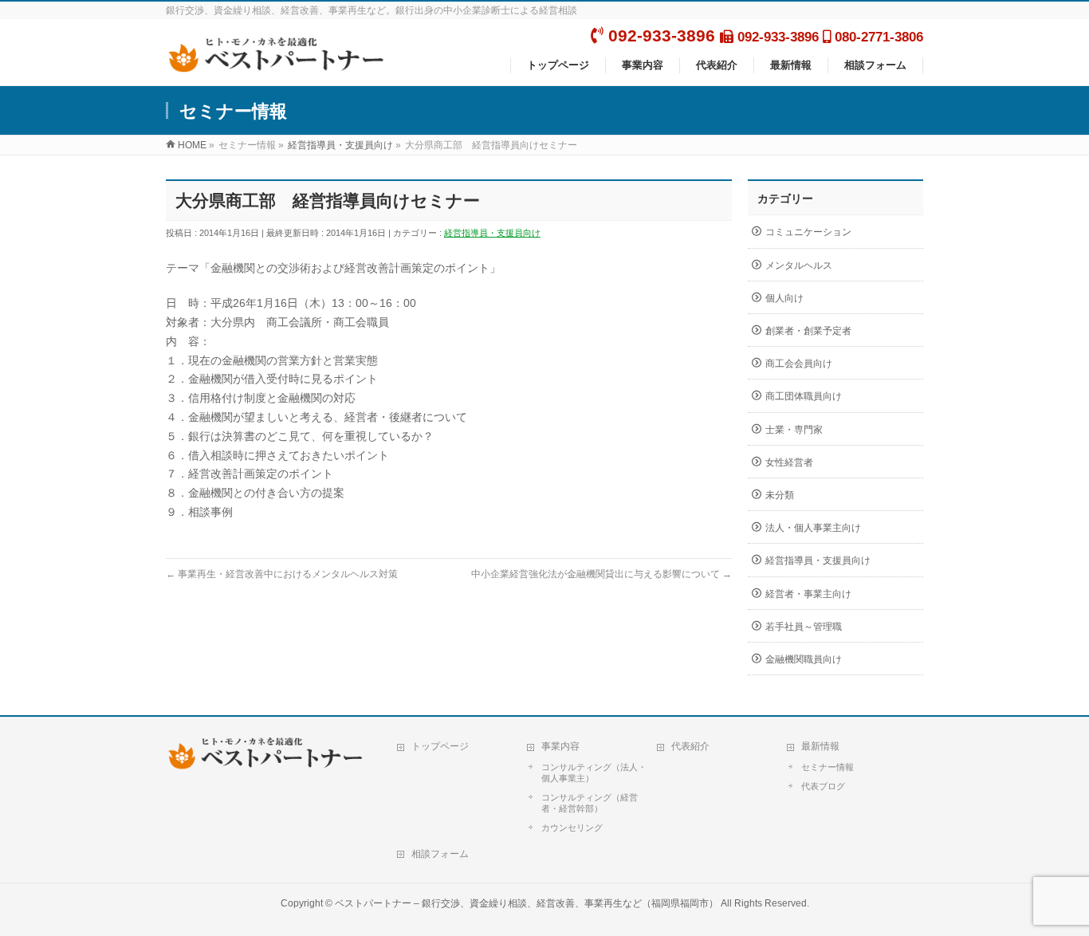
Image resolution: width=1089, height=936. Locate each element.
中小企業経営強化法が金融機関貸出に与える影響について (601, 574)
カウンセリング (572, 827)
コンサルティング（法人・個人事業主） (594, 772)
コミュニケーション (808, 232)
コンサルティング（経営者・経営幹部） (589, 802)
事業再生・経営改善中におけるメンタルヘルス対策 (282, 574)
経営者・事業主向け (808, 594)
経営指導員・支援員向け (492, 233)
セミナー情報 (827, 767)
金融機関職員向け (803, 659)
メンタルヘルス (798, 265)
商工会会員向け (798, 363)
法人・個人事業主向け (813, 527)
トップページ (440, 746)
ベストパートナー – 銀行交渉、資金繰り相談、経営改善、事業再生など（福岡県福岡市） (526, 903)
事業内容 (560, 746)
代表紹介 (690, 746)
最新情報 (820, 746)
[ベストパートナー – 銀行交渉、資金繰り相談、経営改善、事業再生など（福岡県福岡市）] (280, 64)
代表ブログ (823, 786)
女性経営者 (789, 462)
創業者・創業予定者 (808, 330)
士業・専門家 (794, 429)
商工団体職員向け (803, 396)
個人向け (784, 298)
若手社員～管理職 (803, 626)
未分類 (779, 495)
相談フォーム (440, 853)
